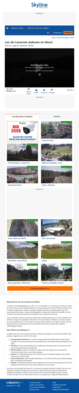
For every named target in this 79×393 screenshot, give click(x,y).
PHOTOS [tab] (57, 116)
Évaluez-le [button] (44, 92)
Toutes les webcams (39, 288)
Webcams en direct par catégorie (38, 28)
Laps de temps (28, 92)
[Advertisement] (39, 19)
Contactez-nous (34, 389)
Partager (52, 92)
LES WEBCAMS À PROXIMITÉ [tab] (22, 117)
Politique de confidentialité (61, 389)
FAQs (54, 382)
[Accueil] (7, 28)
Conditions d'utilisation (59, 385)
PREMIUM (68, 33)
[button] (48, 32)
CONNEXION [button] (57, 33)
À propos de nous (34, 382)
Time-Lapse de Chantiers (37, 387)
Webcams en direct (17, 28)
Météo (36, 92)
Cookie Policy (57, 387)
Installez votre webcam (36, 385)
